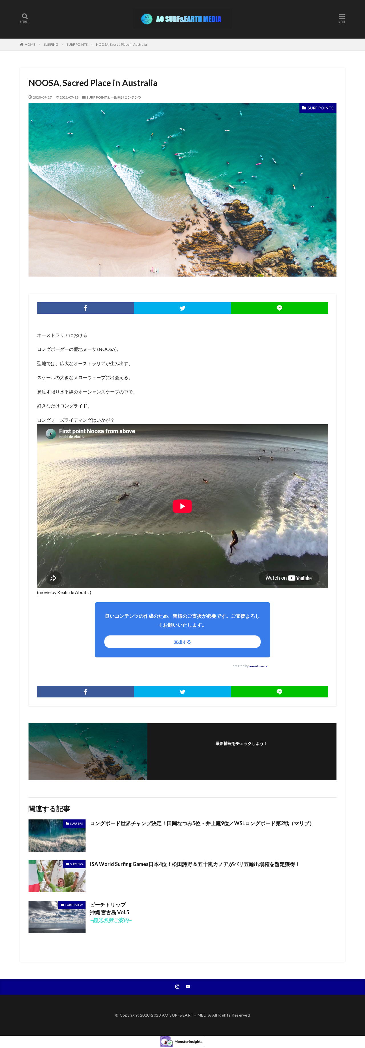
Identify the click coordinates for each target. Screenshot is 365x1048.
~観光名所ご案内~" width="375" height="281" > (57, 905)
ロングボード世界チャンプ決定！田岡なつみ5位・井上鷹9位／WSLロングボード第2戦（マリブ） (202, 823)
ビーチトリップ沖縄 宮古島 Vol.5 (110, 912)
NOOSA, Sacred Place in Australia (121, 44)
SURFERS (76, 823)
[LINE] (279, 308)
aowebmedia (258, 666)
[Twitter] (182, 308)
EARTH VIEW (74, 905)
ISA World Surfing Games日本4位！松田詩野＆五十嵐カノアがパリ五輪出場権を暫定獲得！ (195, 864)
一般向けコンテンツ (126, 97)
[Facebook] (85, 308)
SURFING (51, 44)
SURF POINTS (77, 44)
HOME (30, 44)
